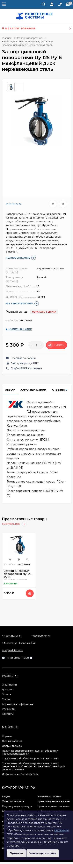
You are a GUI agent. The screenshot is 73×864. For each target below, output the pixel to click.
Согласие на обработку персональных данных (30, 758)
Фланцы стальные (13, 801)
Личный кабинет (12, 741)
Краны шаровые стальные (53, 806)
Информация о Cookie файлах (20, 774)
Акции (6, 796)
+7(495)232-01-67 (12, 635)
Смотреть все (11, 524)
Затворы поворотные (29, 38)
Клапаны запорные (49, 796)
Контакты (7, 713)
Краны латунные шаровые (53, 801)
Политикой (61, 830)
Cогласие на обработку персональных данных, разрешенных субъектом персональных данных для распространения (33, 766)
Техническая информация (17, 704)
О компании (9, 684)
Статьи (6, 699)
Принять (16, 853)
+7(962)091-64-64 (41, 635)
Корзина (7, 736)
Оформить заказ (12, 745)
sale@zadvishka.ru (12, 650)
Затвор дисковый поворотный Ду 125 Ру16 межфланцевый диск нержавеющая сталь (18, 578)
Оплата (6, 694)
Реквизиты (8, 708)
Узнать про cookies (42, 853)
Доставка (7, 689)
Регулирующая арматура (17, 806)
